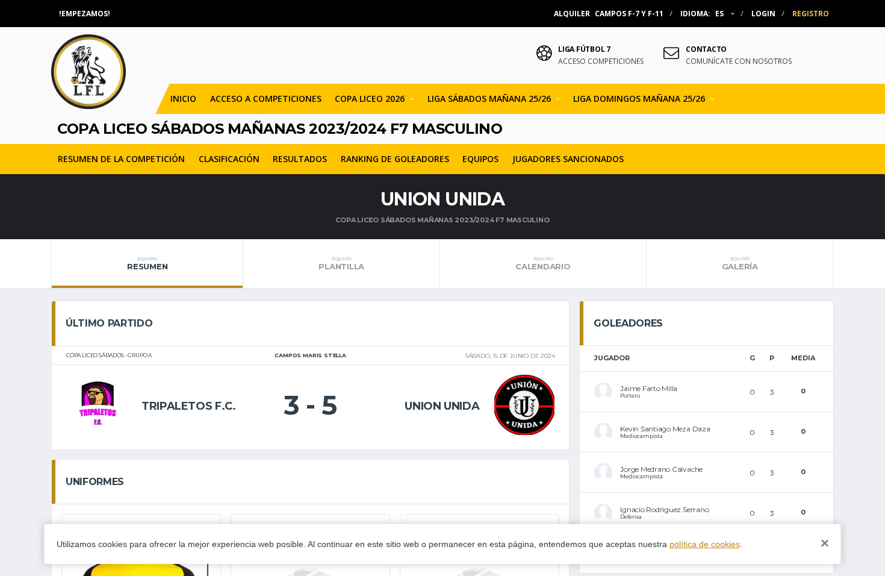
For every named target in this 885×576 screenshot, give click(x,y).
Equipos (480, 158)
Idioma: (702, 13)
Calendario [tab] (542, 263)
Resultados (300, 158)
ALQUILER (608, 13)
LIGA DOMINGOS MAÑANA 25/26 (639, 98)
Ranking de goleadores (395, 158)
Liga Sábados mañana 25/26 (489, 98)
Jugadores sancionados (568, 158)
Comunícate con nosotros (739, 61)
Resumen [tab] (147, 263)
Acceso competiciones (601, 61)
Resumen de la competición (121, 158)
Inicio (183, 98)
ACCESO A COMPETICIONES (265, 98)
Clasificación (229, 158)
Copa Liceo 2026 (370, 98)
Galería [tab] (740, 263)
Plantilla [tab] (341, 263)
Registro (810, 13)
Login (763, 13)
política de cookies (704, 544)
